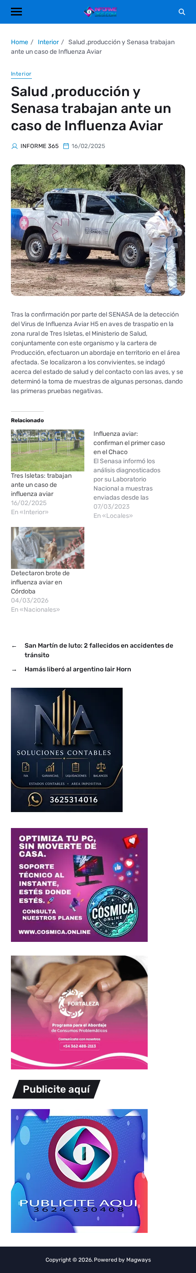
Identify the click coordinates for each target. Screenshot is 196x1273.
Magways (138, 1260)
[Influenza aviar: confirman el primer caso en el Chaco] (134, 475)
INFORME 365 (40, 146)
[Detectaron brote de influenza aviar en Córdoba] (47, 548)
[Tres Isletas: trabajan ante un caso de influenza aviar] (47, 450)
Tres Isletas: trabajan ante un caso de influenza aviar (41, 485)
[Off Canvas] (16, 11)
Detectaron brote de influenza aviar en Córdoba (40, 582)
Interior (21, 74)
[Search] (182, 12)
